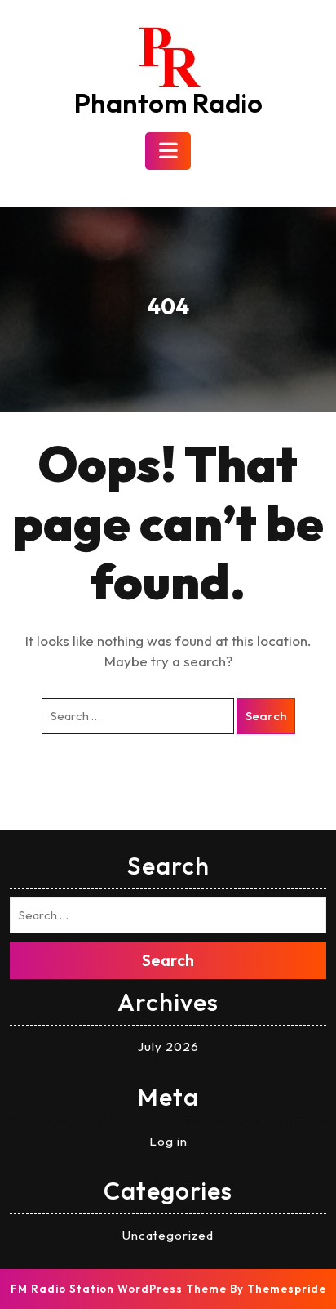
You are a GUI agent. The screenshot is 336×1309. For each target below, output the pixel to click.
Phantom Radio (168, 103)
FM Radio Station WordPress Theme (119, 1288)
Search (265, 716)
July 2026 (168, 1046)
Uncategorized (168, 1235)
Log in (168, 1141)
